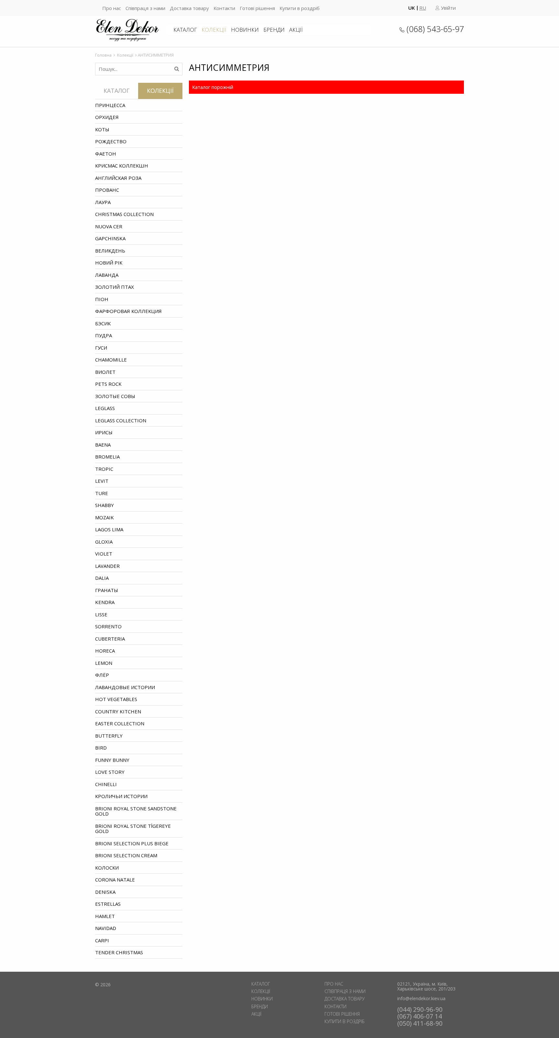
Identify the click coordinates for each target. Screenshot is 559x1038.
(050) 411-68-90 (420, 1023)
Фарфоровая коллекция (128, 311)
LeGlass (105, 408)
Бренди (274, 29)
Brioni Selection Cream (126, 855)
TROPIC (104, 469)
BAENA (103, 444)
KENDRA (105, 602)
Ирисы (104, 432)
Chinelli (106, 784)
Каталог (185, 29)
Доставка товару (189, 8)
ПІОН (101, 299)
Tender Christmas (119, 952)
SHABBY (104, 505)
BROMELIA (107, 456)
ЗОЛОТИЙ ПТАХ (114, 287)
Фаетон (105, 153)
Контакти (224, 8)
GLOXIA (104, 541)
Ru (422, 8)
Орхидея (107, 117)
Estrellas (108, 904)
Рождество (110, 141)
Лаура (103, 202)
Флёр (102, 675)
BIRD (101, 747)
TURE (101, 493)
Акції (296, 29)
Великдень (110, 250)
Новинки (245, 29)
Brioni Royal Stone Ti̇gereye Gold (133, 829)
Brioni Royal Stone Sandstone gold (136, 811)
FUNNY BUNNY (112, 760)
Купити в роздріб (300, 8)
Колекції (214, 29)
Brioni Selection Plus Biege (132, 843)
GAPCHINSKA (110, 238)
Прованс (107, 190)
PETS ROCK (108, 384)
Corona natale (115, 879)
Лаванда (106, 275)
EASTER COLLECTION (119, 723)
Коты (102, 129)
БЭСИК (103, 323)
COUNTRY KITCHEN (118, 711)
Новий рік (108, 262)
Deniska (105, 892)
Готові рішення (257, 8)
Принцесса (110, 105)
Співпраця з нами (145, 8)
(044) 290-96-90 (420, 1009)
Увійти (448, 8)
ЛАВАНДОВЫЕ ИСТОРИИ (125, 687)
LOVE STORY (110, 772)
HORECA (105, 650)
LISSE (101, 614)
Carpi (102, 940)
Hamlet (105, 916)
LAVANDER (107, 566)
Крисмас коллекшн (121, 165)
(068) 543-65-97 (435, 28)
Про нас (111, 8)
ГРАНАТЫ (106, 590)
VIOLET (103, 553)
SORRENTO (108, 626)
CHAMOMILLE (111, 359)
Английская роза (118, 178)
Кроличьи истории (121, 796)
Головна (103, 55)
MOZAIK (104, 517)
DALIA (102, 578)
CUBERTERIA (110, 638)
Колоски (107, 867)
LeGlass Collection (120, 420)
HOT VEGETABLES (116, 699)
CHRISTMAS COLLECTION (124, 214)
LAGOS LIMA (109, 529)
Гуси (101, 347)
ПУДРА (103, 335)
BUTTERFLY (109, 735)
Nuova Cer (108, 226)
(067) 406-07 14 (419, 1016)
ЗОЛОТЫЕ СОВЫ (115, 396)
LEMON (103, 663)
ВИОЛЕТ (105, 372)
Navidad (105, 928)
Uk (411, 8)
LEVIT (101, 481)
